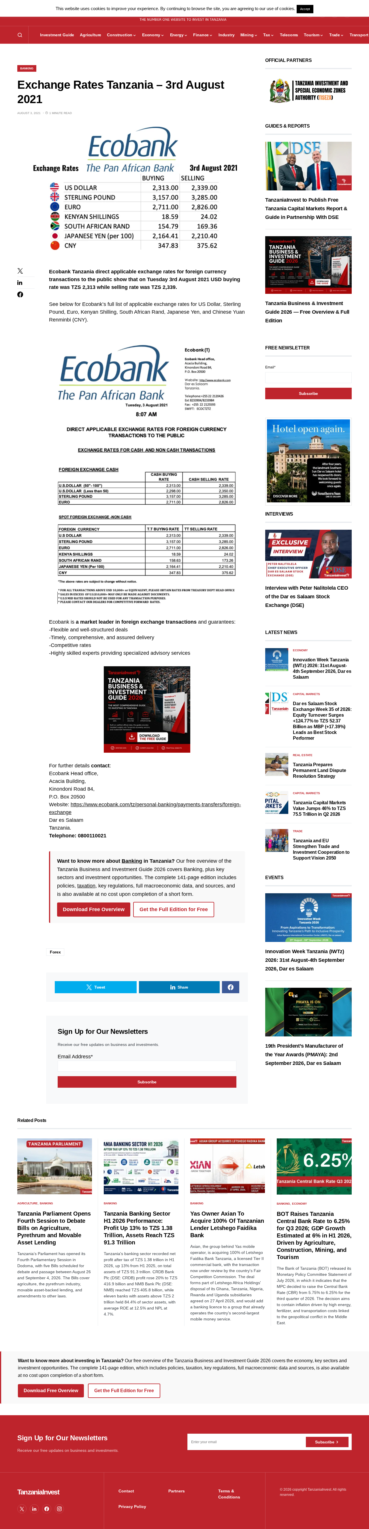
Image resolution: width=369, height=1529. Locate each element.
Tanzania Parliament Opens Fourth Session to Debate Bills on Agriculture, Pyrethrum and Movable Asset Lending (54, 1228)
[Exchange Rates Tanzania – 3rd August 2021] (132, 191)
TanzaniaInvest (38, 1492)
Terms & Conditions (229, 1494)
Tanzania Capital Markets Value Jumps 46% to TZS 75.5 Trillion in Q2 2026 (319, 808)
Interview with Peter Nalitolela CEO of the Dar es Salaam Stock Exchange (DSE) (306, 596)
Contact (126, 1491)
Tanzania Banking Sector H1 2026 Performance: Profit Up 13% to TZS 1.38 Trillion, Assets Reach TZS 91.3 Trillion (139, 1228)
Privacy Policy (132, 1506)
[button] (19, 34)
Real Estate (302, 755)
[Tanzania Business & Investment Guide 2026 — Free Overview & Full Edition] (308, 265)
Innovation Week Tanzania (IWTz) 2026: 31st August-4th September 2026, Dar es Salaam (304, 960)
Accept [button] (305, 9)
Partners (176, 1491)
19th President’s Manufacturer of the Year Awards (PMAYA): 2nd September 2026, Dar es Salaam (304, 1054)
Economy (300, 650)
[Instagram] (59, 1509)
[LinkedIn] (34, 1509)
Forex (55, 952)
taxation (86, 886)
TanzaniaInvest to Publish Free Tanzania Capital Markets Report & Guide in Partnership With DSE (306, 208)
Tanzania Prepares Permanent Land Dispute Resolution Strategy (319, 770)
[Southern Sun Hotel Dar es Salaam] (308, 460)
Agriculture (27, 1203)
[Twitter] (22, 1509)
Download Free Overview (94, 909)
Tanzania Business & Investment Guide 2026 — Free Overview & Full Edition (307, 311)
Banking (26, 68)
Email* (270, 367)
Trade (298, 831)
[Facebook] (46, 1509)
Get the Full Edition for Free (174, 909)
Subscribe (324, 1442)
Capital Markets (306, 694)
